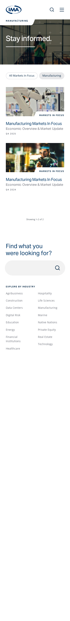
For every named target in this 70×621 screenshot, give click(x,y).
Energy (10, 329)
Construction (14, 300)
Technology (45, 344)
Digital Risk (13, 315)
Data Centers (14, 308)
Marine (42, 315)
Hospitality (45, 293)
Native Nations (47, 322)
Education (12, 322)
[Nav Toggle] (62, 10)
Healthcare (13, 348)
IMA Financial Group (14, 9)
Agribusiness (14, 293)
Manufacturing (47, 308)
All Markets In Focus (21, 76)
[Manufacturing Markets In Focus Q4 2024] (35, 157)
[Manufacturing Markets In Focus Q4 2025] (35, 101)
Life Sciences (46, 300)
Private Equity (47, 329)
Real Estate (45, 337)
